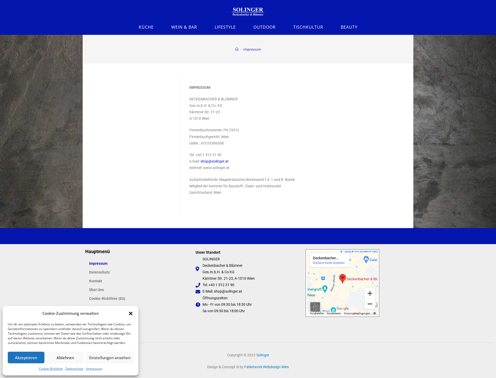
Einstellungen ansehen (109, 357)
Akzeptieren (26, 357)
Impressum (94, 368)
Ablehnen (65, 357)
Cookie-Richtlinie (51, 368)
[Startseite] (236, 49)
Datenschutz (74, 368)
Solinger (262, 355)
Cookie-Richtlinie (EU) (107, 298)
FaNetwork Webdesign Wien (266, 367)
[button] (130, 313)
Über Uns (96, 290)
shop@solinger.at (214, 161)
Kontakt (95, 281)
